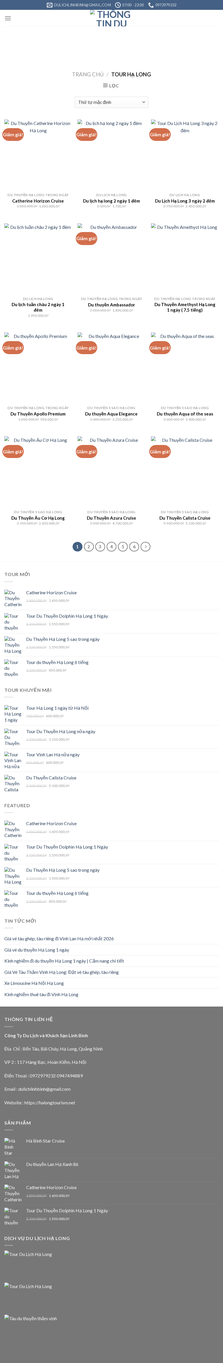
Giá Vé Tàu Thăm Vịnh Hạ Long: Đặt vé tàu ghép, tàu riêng (61, 972)
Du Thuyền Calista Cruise (185, 517)
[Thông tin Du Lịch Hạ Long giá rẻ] (111, 18)
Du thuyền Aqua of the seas (185, 413)
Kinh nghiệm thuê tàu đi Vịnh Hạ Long (41, 994)
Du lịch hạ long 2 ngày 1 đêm (111, 200)
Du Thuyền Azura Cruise (111, 517)
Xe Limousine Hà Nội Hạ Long (34, 983)
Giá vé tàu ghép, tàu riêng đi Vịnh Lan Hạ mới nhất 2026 (59, 938)
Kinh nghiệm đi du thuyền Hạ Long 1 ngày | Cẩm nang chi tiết (64, 960)
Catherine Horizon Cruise (38, 200)
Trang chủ (88, 74)
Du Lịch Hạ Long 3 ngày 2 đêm (185, 200)
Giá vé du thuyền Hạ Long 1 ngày (36, 949)
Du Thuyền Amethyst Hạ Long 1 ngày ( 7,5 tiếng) (184, 307)
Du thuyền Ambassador (111, 304)
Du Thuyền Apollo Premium (38, 413)
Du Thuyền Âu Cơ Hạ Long (38, 517)
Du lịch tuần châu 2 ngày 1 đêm (38, 307)
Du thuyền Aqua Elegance (111, 413)
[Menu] (7, 18)
